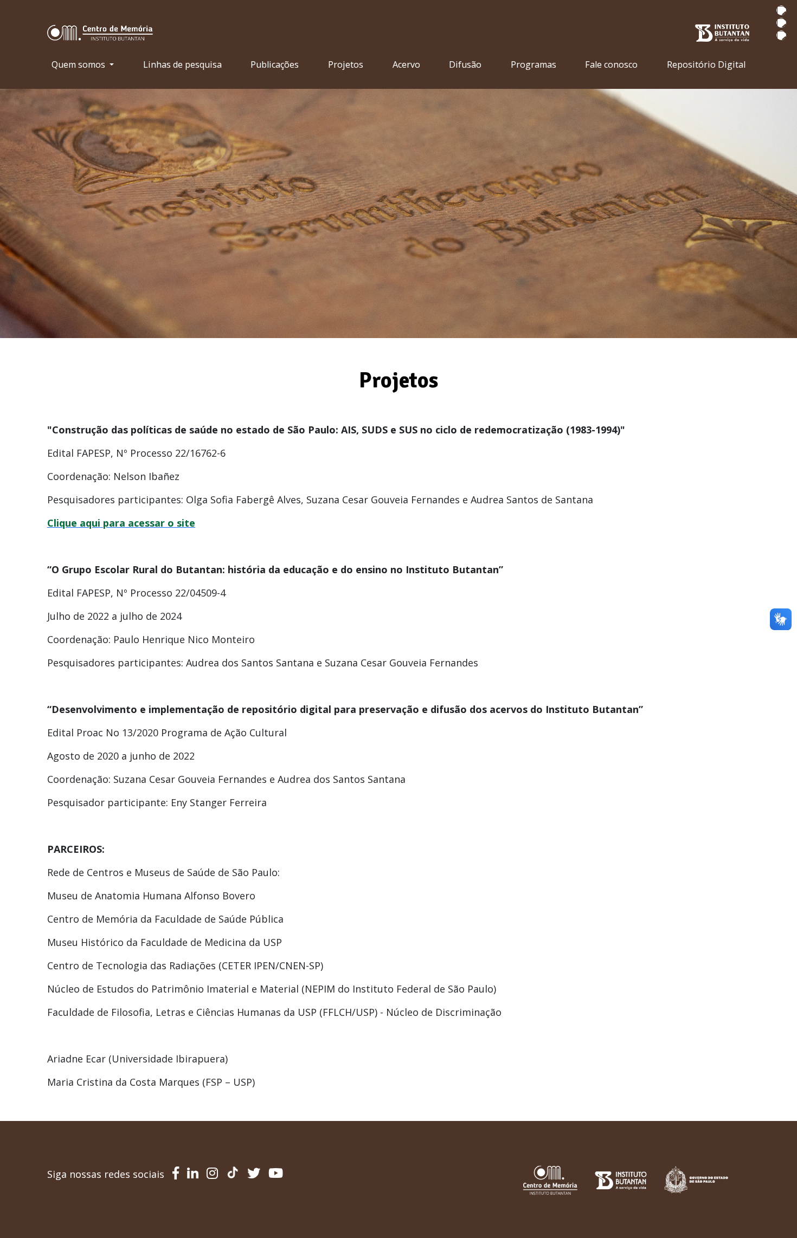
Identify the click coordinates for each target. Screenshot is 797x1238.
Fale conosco (611, 64)
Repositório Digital (706, 64)
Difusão (465, 64)
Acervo (406, 64)
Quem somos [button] (79, 64)
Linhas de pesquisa (182, 64)
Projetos (345, 64)
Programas (533, 64)
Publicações (274, 64)
